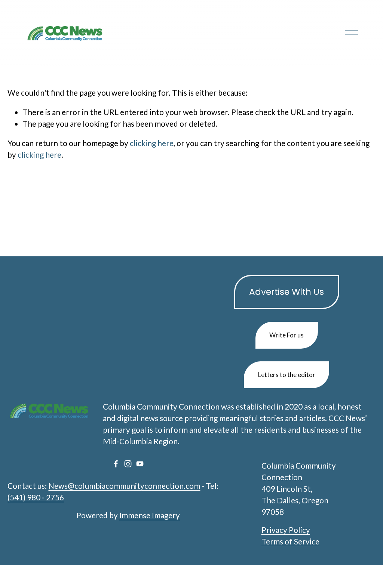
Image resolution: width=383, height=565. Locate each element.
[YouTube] (140, 463)
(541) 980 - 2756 (35, 497)
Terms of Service (290, 541)
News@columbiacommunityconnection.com (124, 485)
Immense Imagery (149, 515)
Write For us (286, 335)
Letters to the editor (286, 375)
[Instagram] (128, 463)
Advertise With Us (286, 292)
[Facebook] (116, 463)
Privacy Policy (285, 529)
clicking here (152, 143)
